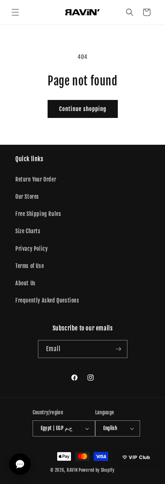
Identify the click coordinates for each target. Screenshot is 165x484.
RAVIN (72, 470)
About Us (25, 283)
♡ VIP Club (136, 457)
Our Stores (27, 196)
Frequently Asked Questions (47, 300)
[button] (15, 12)
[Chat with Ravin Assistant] (20, 464)
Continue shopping (82, 109)
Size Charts (28, 231)
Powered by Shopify (97, 470)
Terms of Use (29, 266)
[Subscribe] (118, 349)
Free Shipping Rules (38, 214)
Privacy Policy (31, 248)
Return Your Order (35, 179)
